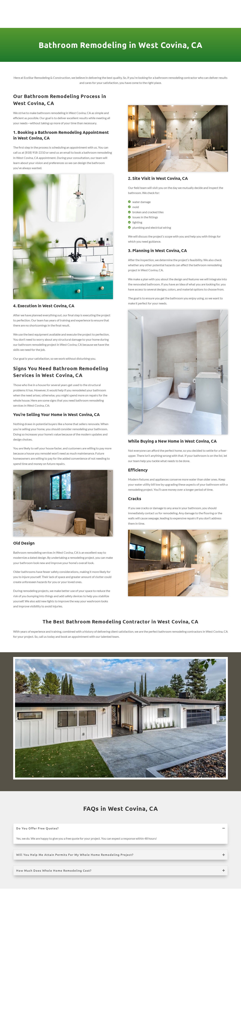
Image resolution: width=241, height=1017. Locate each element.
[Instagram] (210, 5)
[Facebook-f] (204, 5)
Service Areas (146, 19)
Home (60, 19)
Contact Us (218, 19)
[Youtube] (217, 5)
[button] (17, 719)
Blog (197, 19)
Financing (177, 19)
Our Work (118, 19)
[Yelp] (224, 5)
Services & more (85, 19)
